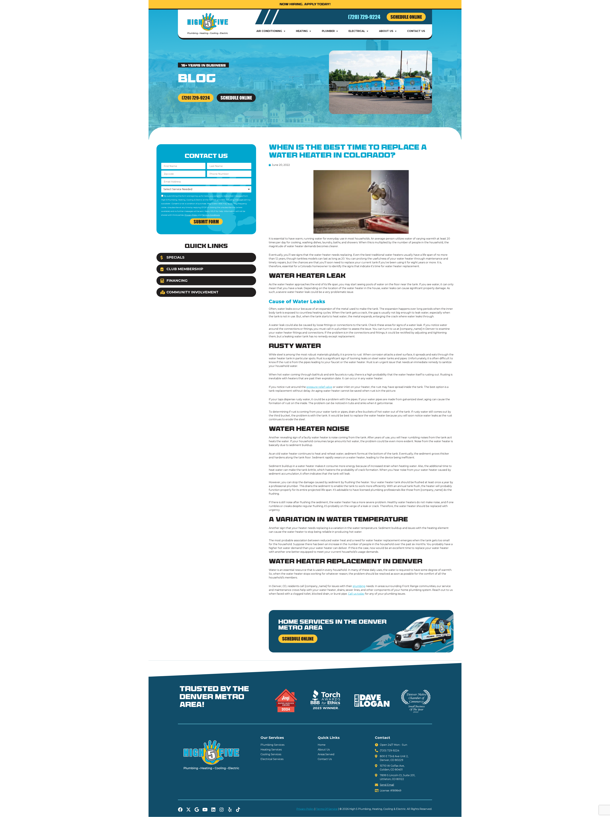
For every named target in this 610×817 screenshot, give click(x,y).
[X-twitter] (188, 809)
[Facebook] (180, 809)
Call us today (356, 593)
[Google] (196, 809)
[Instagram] (221, 809)
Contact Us (416, 31)
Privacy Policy (191, 215)
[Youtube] (205, 809)
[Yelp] (229, 809)
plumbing (359, 586)
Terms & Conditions (211, 215)
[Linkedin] (213, 809)
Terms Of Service (327, 808)
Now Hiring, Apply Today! (305, 4)
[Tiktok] (238, 809)
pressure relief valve (319, 386)
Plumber (328, 31)
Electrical (357, 31)
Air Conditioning (269, 31)
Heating (302, 31)
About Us (386, 31)
